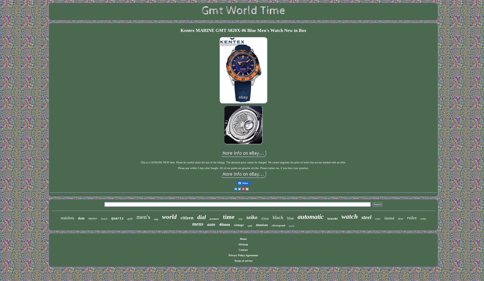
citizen (187, 217)
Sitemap (243, 244)
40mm (224, 224)
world (169, 216)
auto (211, 224)
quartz (117, 218)
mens (197, 224)
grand (291, 226)
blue (290, 218)
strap (240, 219)
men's (143, 217)
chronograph (278, 225)
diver (400, 218)
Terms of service (243, 260)
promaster (214, 219)
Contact (243, 250)
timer (378, 218)
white (156, 219)
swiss (423, 218)
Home (243, 239)
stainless (67, 218)
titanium (262, 225)
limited (389, 218)
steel (366, 217)
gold (130, 218)
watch (349, 216)
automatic (311, 216)
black (278, 217)
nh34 (250, 226)
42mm (265, 218)
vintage (239, 225)
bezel (104, 218)
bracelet (332, 218)
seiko (252, 217)
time (228, 216)
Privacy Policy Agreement (243, 255)
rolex (412, 217)
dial (201, 217)
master (92, 218)
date (81, 218)
